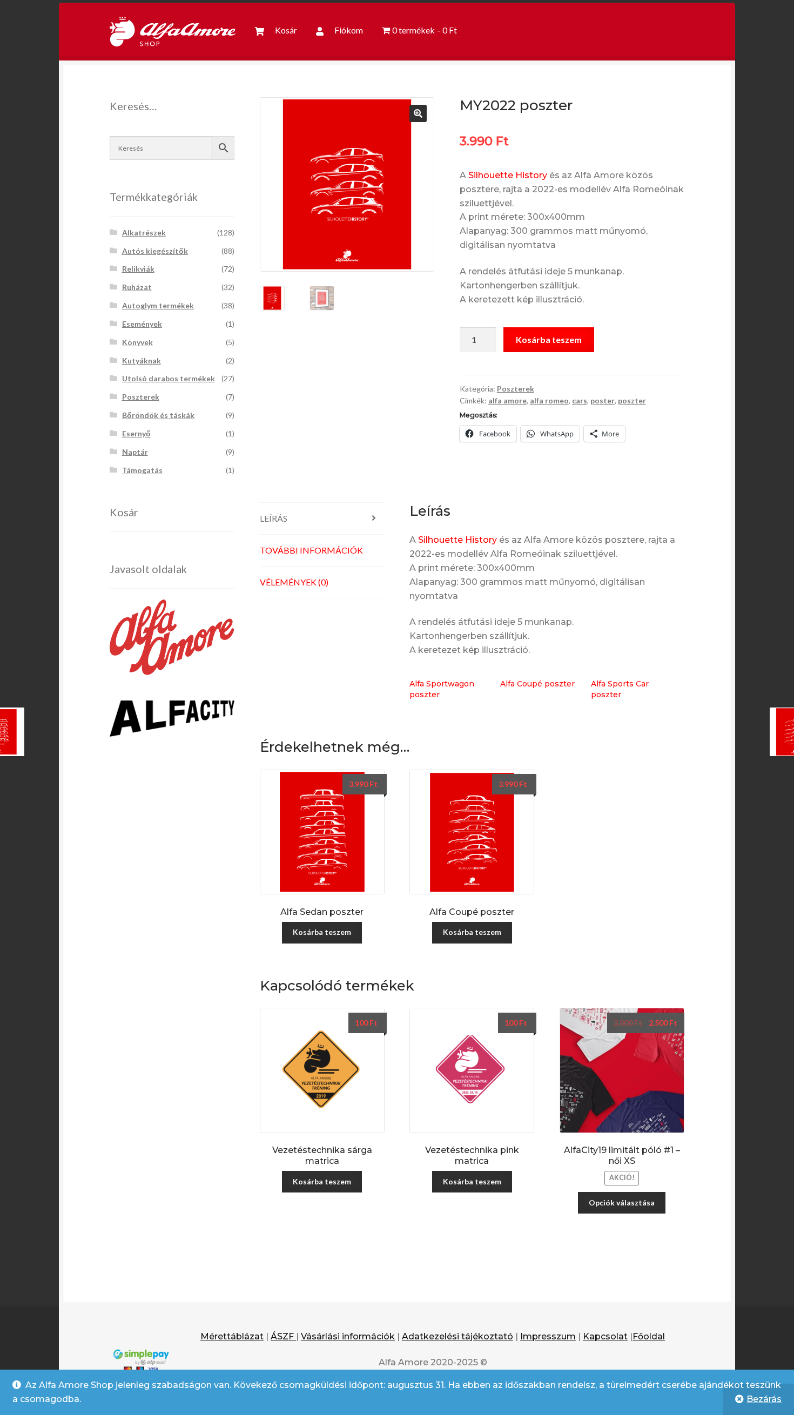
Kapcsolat (605, 1336)
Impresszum (548, 1336)
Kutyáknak (141, 360)
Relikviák (138, 268)
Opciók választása (622, 1202)
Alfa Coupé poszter (537, 684)
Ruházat (137, 287)
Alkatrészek (144, 232)
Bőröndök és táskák (158, 415)
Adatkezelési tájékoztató (457, 1336)
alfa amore (507, 400)
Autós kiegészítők (155, 250)
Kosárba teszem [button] (322, 931)
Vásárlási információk (348, 1336)
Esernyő (136, 433)
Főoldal (648, 1336)
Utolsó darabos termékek (168, 378)
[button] (418, 113)
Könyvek (137, 342)
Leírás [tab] (273, 518)
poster (602, 400)
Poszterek (515, 388)
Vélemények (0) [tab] (294, 582)
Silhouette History (507, 175)
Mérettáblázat (232, 1336)
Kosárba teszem (549, 339)
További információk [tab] (311, 550)
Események (142, 323)
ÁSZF (283, 1336)
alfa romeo (549, 400)
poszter (632, 400)
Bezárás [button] (764, 1399)
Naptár (135, 451)
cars (579, 400)
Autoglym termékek (158, 305)
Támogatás (142, 470)
